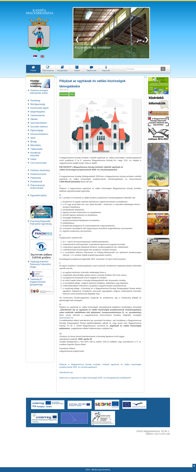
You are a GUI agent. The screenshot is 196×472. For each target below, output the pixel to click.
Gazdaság (35, 100)
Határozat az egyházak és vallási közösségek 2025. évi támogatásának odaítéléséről (95, 378)
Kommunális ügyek (39, 108)
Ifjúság (33, 141)
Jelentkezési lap (66, 372)
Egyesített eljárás (38, 195)
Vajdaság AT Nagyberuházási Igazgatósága (38, 282)
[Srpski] (35, 57)
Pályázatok (35, 178)
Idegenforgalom (37, 112)
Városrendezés (37, 115)
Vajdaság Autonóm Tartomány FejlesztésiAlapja (40, 264)
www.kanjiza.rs (66, 318)
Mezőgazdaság (37, 104)
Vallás (33, 159)
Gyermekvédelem (38, 123)
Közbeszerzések (38, 174)
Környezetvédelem (39, 134)
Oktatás (34, 119)
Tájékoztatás (36, 149)
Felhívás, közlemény (40, 170)
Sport (32, 138)
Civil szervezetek (38, 163)
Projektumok (36, 181)
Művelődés (35, 145)
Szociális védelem (39, 127)
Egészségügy (36, 130)
